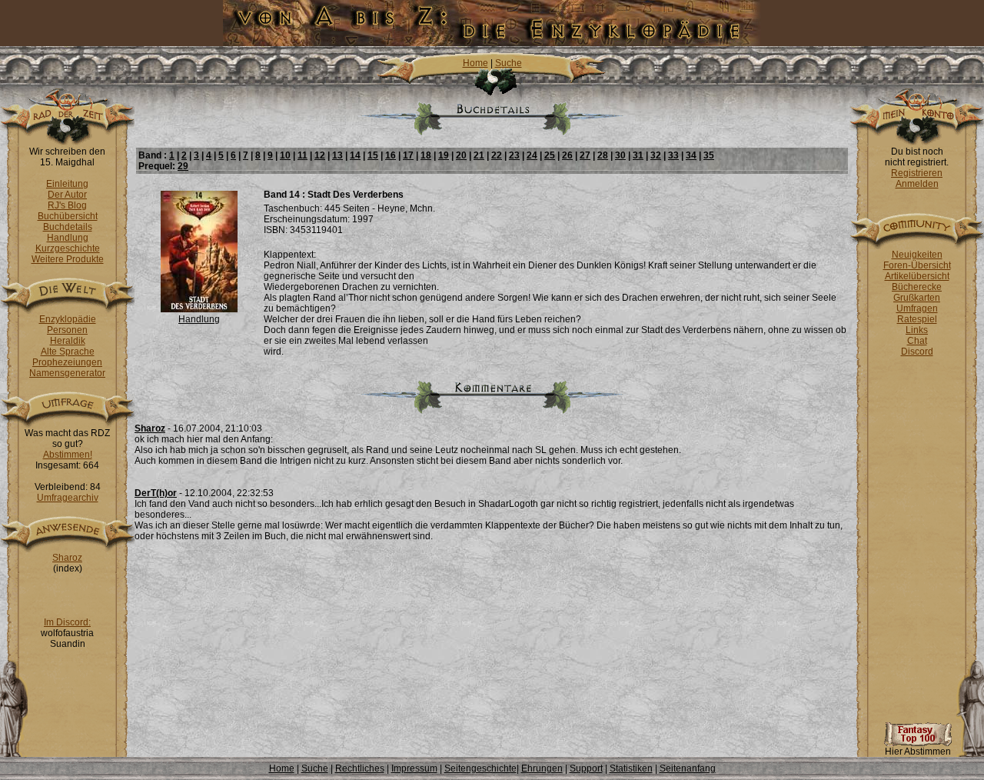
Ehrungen (542, 768)
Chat (917, 340)
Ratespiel (917, 319)
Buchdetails (67, 227)
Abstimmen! (67, 454)
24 (532, 155)
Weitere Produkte (68, 259)
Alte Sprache (68, 351)
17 (408, 155)
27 (585, 155)
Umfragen (917, 308)
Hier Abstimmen (918, 751)
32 (655, 155)
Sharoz (67, 557)
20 (461, 155)
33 (673, 155)
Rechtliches (359, 768)
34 (691, 155)
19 (443, 155)
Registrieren (916, 173)
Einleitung (67, 183)
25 (549, 155)
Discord (917, 351)
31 (638, 155)
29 (183, 166)
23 (514, 155)
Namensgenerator (67, 373)
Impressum (414, 768)
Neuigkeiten (917, 254)
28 (602, 155)
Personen (67, 330)
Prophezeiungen (67, 362)
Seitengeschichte (480, 768)
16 (390, 155)
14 (355, 155)
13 (337, 155)
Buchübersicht (68, 216)
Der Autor (67, 194)
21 (479, 155)
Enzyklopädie (67, 319)
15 (372, 155)
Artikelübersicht (917, 276)
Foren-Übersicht (917, 265)
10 (285, 155)
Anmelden (917, 183)
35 (708, 155)
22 (496, 155)
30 (620, 155)
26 (567, 155)
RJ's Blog (67, 205)
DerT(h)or (156, 493)
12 (319, 155)
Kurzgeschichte (67, 248)
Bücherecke (917, 287)
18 (426, 155)
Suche (508, 63)
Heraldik (67, 340)
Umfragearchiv (67, 497)
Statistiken (631, 768)
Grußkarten (916, 297)
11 (303, 155)
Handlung (67, 237)
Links (917, 330)
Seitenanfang (688, 768)
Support (586, 768)
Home (475, 63)
